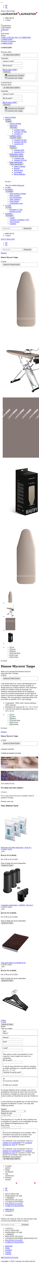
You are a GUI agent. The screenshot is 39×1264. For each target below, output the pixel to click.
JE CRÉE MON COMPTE (11, 55)
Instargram (8, 1246)
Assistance (8, 213)
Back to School (10, 117)
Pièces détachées (19, 174)
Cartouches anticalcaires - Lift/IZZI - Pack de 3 (17, 905)
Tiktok (7, 1248)
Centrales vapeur (15, 136)
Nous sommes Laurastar (18, 193)
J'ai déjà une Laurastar (10, 1085)
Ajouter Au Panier (7, 865)
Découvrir (20, 185)
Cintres (3, 1020)
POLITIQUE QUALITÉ (14, 1204)
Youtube (8, 1252)
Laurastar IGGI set (20, 160)
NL (6, 7)
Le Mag (8, 187)
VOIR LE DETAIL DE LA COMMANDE (16, 37)
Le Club (8, 205)
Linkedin (8, 1254)
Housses (17, 168)
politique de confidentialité (12, 1143)
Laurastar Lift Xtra (20, 140)
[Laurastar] (19, 13)
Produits (8, 119)
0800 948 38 (9, 1209)
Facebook (8, 1250)
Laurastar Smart (19, 130)
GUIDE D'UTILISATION (14, 1206)
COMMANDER (7, 39)
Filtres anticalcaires (16, 162)
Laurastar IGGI (19, 152)
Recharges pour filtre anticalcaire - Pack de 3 (16, 847)
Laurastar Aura (19, 158)
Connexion (4, 30)
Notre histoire (14, 201)
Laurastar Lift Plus (20, 142)
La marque (9, 189)
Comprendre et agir (16, 203)
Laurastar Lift (18, 144)
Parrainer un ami (15, 211)
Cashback (13, 224)
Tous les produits (15, 123)
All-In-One (13, 125)
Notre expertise (15, 195)
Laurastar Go (18, 134)
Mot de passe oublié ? (10, 70)
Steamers (13, 146)
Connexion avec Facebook (15, 75)
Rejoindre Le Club (16, 210)
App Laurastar (14, 222)
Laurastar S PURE (20, 132)
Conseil (12, 218)
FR (6, 5)
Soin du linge (18, 170)
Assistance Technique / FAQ (19, 220)
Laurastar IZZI (19, 150)
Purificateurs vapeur (16, 154)
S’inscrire (25, 1224)
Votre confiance (15, 199)
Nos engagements (16, 197)
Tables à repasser (19, 166)
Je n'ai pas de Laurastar (10, 1081)
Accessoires (18, 172)
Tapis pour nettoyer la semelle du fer (13, 963)
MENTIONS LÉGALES (9, 1257)
